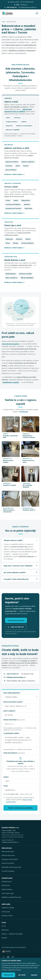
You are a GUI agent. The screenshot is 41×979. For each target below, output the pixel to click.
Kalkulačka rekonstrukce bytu (11, 867)
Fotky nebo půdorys (14, 753)
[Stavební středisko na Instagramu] (13, 957)
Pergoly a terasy (7, 916)
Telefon (6, 777)
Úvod (3, 22)
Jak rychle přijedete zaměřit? (15, 572)
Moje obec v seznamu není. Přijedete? (18, 566)
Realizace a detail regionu (13, 174)
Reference (5, 930)
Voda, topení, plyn (8, 893)
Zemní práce (6, 912)
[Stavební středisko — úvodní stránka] (7, 13)
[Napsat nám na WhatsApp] (3, 957)
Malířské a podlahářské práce (11, 897)
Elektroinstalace (7, 889)
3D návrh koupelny (8, 871)
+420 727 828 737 (17, 627)
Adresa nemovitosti (14, 720)
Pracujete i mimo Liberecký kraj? (16, 579)
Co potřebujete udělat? (11, 733)
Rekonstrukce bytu (8, 851)
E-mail (5, 786)
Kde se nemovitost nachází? (12, 702)
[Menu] (37, 13)
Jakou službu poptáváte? (11, 693)
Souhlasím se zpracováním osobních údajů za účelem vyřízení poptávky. (20, 800)
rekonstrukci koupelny (10, 344)
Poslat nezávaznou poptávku (20, 808)
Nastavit (34, 975)
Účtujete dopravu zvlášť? (13, 540)
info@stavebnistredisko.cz (28, 7)
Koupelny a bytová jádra (10, 859)
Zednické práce (7, 881)
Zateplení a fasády (8, 908)
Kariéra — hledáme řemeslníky (12, 934)
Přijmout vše (8, 975)
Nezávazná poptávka (16, 620)
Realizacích (24, 412)
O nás (4, 926)
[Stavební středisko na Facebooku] (8, 957)
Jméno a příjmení (9, 711)
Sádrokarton (6, 885)
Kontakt (4, 938)
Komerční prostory (8, 863)
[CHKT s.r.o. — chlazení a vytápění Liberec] (6, 951)
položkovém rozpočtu (11, 382)
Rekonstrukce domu (8, 855)
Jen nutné (22, 975)
